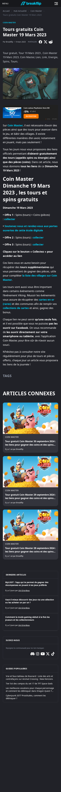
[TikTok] (53, 654)
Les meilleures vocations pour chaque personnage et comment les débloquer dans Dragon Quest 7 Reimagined (30, 689)
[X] (45, 42)
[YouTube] (42, 654)
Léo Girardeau (24, 590)
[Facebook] (40, 42)
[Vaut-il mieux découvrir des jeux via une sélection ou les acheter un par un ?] (30, 604)
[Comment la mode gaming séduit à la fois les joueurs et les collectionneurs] (30, 621)
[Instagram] (37, 654)
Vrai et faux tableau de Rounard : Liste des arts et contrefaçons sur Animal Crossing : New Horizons (29, 677)
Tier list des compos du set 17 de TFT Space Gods (29, 683)
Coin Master (36, 11)
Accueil (6, 11)
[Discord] (32, 654)
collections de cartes (16, 308)
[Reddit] (50, 42)
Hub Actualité (20, 11)
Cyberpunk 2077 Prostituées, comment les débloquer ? (26, 697)
